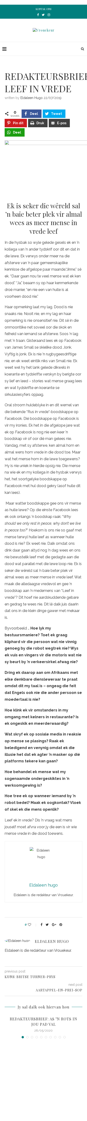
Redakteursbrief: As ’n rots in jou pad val (43, 1021)
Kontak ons (43, 9)
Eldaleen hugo (31, 98)
